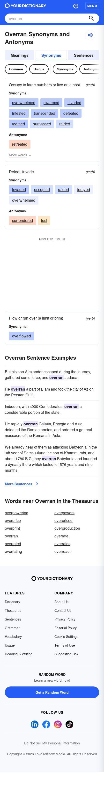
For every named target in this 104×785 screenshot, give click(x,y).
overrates (62, 543)
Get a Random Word (52, 692)
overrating (13, 551)
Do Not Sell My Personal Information (52, 743)
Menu (92, 6)
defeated (70, 113)
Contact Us (62, 610)
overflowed (21, 336)
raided (64, 124)
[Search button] (91, 18)
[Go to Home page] (25, 6)
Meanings (20, 55)
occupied (42, 189)
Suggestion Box (66, 653)
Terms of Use (64, 645)
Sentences (84, 55)
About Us (61, 601)
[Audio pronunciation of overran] (90, 35)
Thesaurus (13, 610)
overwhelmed (23, 102)
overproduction (67, 528)
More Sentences (18, 483)
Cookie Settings (66, 636)
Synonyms (51, 55)
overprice (13, 520)
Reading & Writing (18, 653)
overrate (61, 536)
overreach (63, 551)
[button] (76, 6)
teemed (18, 124)
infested (19, 113)
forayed (83, 189)
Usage (10, 645)
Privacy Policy (64, 619)
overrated (13, 543)
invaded (74, 102)
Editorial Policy (65, 627)
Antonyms (91, 69)
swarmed (51, 102)
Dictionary (12, 601)
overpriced (63, 520)
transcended (44, 113)
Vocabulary (13, 636)
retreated (19, 144)
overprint (12, 528)
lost (44, 220)
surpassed (42, 124)
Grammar (12, 627)
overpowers (64, 512)
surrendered (22, 220)
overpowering (16, 512)
